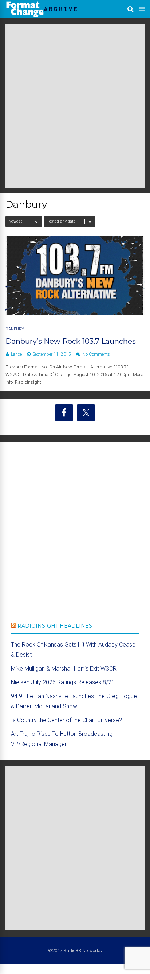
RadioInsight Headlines (54, 626)
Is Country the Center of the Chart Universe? (66, 720)
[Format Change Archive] (41, 16)
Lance (16, 354)
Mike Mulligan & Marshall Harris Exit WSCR (64, 668)
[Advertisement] (75, 105)
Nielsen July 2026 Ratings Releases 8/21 (63, 682)
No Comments (96, 354)
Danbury (14, 329)
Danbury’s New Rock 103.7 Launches (70, 341)
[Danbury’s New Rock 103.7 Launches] (75, 313)
